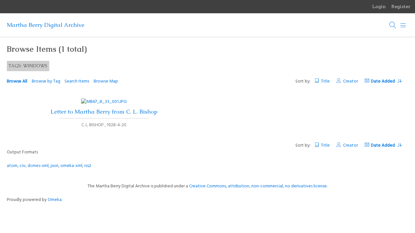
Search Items (77, 81)
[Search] (393, 25)
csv (22, 166)
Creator (350, 81)
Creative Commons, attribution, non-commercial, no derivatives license (258, 186)
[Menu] (403, 25)
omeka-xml (71, 166)
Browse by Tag (46, 81)
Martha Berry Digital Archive (45, 24)
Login (379, 6)
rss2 (87, 166)
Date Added (383, 81)
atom (12, 166)
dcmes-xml (38, 166)
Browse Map (106, 81)
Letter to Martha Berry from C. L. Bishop (104, 111)
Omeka (55, 200)
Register (400, 6)
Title (325, 81)
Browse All (17, 81)
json (54, 166)
